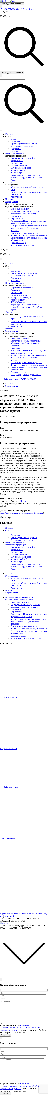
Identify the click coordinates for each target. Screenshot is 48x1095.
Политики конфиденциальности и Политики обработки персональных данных (20, 1027)
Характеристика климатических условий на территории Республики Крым (27, 177)
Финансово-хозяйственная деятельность (29, 235)
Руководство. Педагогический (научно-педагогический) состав (29, 222)
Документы (16, 148)
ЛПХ (13, 189)
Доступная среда (18, 242)
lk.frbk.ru (22, 501)
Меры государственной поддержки (27, 187)
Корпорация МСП (19, 170)
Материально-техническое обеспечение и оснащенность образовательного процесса (29, 228)
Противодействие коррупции (24, 144)
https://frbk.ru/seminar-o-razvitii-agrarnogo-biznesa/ (21, 513)
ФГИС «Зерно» (18, 173)
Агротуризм (16, 197)
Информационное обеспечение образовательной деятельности (19, 598)
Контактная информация (22, 146)
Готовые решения (19, 165)
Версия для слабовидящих (12, 4)
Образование (17, 218)
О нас (13, 139)
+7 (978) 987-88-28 (8, 9)
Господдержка (11, 576)
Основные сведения (20, 209)
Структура (15, 141)
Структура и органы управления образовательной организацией (25, 212)
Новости (9, 199)
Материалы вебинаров (21, 168)
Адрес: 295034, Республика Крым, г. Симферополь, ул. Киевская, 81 (23, 914)
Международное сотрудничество (26, 245)
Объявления (16, 163)
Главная (9, 134)
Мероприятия (11, 201)
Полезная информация (15, 545)
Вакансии (15, 151)
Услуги (8, 182)
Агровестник (17, 160)
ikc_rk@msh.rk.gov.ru (26, 9)
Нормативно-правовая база (23, 158)
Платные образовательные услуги (26, 233)
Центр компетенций (14, 153)
